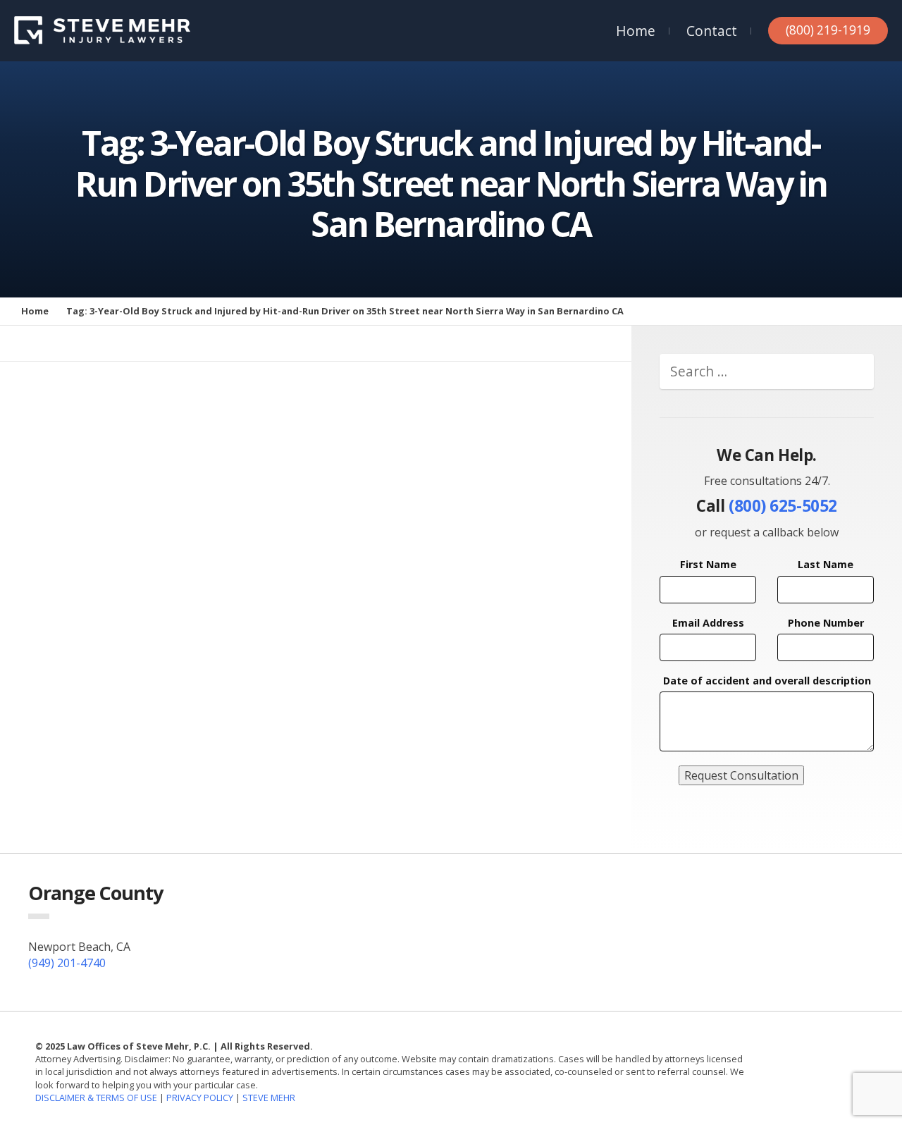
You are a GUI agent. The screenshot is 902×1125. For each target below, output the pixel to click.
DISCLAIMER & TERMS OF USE (97, 1097)
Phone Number (826, 622)
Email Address (708, 622)
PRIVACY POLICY (199, 1097)
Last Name (825, 564)
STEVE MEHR (268, 1097)
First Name (708, 564)
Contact (711, 30)
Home (635, 30)
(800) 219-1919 (828, 30)
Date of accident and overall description (767, 680)
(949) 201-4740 (67, 963)
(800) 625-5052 (783, 506)
